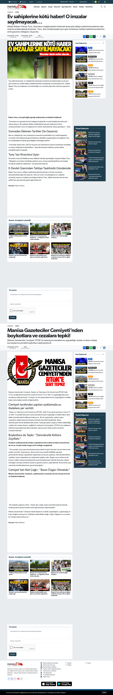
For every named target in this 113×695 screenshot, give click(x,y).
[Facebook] (8, 678)
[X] (12, 678)
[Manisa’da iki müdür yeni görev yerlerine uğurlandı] (40, 248)
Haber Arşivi (46, 676)
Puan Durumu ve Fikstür (49, 671)
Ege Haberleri (66, 7)
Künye (89, 663)
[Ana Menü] (105, 7)
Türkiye (81, 7)
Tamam (104, 692)
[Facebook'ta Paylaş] (84, 36)
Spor (90, 47)
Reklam (31, 1)
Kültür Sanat (92, 56)
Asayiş (50, 7)
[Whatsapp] (21, 678)
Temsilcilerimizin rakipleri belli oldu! (96, 51)
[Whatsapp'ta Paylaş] (90, 36)
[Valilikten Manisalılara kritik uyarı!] (19, 229)
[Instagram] (15, 678)
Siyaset (43, 7)
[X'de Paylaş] (87, 36)
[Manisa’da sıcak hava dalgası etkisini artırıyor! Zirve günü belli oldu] (61, 248)
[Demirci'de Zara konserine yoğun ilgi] (19, 248)
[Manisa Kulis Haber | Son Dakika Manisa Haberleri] (16, 6)
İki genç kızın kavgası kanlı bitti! (94, 95)
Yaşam (75, 7)
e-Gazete (39, 1)
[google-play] (64, 684)
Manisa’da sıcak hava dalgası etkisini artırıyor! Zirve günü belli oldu (60, 257)
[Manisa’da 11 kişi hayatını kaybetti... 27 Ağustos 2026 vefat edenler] (40, 229)
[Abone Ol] (104, 36)
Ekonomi (57, 7)
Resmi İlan (89, 7)
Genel (17, 12)
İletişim (69, 663)
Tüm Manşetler (47, 673)
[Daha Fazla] (94, 36)
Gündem (37, 7)
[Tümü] (103, 43)
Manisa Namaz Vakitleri (49, 667)
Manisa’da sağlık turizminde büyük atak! (96, 86)
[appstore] (49, 684)
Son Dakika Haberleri (49, 674)
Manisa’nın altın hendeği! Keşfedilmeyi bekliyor (95, 60)
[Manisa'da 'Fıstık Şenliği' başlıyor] (61, 229)
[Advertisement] (40, 103)
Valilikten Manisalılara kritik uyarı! (95, 69)
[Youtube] (18, 678)
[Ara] (101, 7)
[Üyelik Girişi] (104, 2)
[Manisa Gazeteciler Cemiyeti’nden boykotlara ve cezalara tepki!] (39, 371)
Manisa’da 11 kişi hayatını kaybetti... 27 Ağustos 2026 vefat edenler (39, 237)
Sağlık (90, 82)
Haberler (10, 12)
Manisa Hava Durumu (49, 665)
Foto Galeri (14, 1)
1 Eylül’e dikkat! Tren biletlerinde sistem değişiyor (96, 78)
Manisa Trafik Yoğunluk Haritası (52, 669)
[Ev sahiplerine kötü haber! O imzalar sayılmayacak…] (39, 60)
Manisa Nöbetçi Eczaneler (50, 663)
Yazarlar (24, 1)
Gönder (12, 317)
